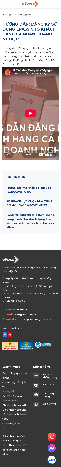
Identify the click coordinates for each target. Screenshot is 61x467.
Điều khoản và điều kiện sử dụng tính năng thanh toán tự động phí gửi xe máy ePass (14, 445)
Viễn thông (49, 403)
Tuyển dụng (9, 400)
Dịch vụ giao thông (50, 395)
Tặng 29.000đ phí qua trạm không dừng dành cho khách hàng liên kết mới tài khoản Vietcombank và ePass (30, 221)
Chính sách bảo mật (14, 405)
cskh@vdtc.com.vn (26, 314)
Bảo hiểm (48, 384)
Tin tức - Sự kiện (12, 396)
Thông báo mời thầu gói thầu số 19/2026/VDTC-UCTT (28, 189)
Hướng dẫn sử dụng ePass (18, 14)
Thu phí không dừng (50, 376)
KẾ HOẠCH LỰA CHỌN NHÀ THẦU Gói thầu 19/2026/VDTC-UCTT (29, 203)
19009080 (22, 309)
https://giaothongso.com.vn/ (36, 319)
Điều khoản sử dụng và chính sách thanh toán (14, 414)
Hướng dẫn (8, 391)
